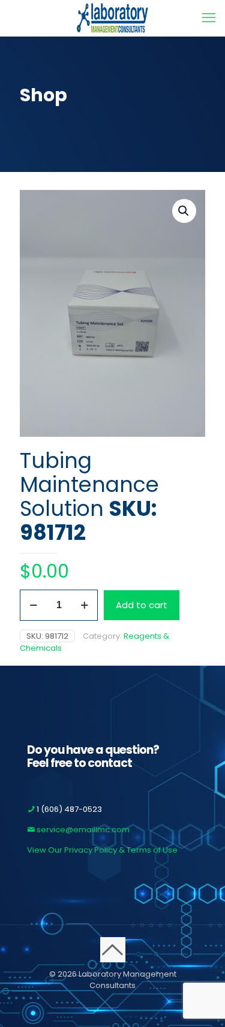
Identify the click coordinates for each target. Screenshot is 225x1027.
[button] (184, 211)
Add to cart (141, 605)
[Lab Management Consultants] (112, 18)
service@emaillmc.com (82, 829)
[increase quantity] (84, 605)
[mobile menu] (209, 18)
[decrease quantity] (33, 605)
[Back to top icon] (112, 949)
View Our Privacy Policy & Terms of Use (102, 850)
